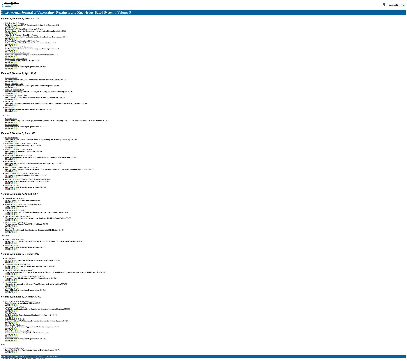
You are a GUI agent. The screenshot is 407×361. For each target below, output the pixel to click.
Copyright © (4, 358)
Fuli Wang (15, 41)
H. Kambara (19, 348)
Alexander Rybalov (34, 204)
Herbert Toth (9, 228)
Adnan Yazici (9, 307)
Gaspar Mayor (10, 198)
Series (25, 356)
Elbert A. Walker (31, 144)
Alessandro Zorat (20, 35)
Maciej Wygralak (11, 313)
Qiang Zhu (8, 325)
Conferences (11, 356)
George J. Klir (22, 96)
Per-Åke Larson (18, 325)
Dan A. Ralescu (18, 23)
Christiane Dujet (21, 59)
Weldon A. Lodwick (12, 149)
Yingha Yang (34, 41)
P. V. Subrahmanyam (12, 47)
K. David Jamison (26, 149)
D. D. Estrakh (20, 210)
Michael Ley (30, 358)
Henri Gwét (9, 101)
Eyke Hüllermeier (11, 78)
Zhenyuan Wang (10, 96)
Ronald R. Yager (21, 204)
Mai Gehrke (9, 144)
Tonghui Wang (34, 173)
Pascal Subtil (25, 216)
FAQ (29, 356)
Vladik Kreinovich (11, 65)
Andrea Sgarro (10, 107)
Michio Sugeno (18, 90)
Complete (49, 356)
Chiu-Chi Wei (21, 222)
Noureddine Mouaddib (12, 216)
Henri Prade (19, 239)
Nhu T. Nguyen (22, 173)
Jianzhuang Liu (10, 29)
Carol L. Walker (19, 144)
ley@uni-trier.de (39, 358)
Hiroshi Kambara (24, 264)
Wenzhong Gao (17, 84)
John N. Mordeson (20, 331)
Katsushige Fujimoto (12, 270)
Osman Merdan (20, 307)
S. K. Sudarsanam (26, 47)
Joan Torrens (19, 198)
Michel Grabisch (10, 282)
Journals (19, 356)
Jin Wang (8, 41)
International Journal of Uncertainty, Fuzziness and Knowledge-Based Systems (58, 12)
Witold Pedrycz (23, 53)
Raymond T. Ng (10, 161)
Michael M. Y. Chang (35, 29)
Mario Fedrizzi (32, 35)
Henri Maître (19, 301)
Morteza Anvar (30, 301)
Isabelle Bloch (10, 301)
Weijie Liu (8, 90)
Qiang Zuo (34, 167)
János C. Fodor (10, 204)
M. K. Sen (30, 331)
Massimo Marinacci (21, 179)
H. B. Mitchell (10, 210)
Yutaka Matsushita (11, 264)
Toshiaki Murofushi (26, 270)
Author (55, 356)
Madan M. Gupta (11, 119)
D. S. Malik (9, 331)
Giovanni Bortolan (11, 53)
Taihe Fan (8, 23)
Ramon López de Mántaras (14, 155)
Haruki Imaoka (10, 258)
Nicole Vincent (10, 59)
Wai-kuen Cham (21, 29)
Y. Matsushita (9, 348)
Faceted (42, 356)
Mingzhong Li (25, 41)
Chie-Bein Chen (10, 222)
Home (3, 356)
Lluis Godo (28, 155)
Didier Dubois (10, 239)
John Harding (9, 179)
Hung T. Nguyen (11, 167)
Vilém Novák (9, 35)
